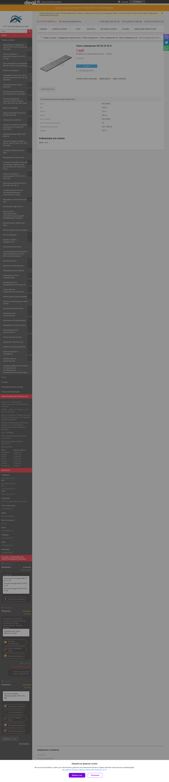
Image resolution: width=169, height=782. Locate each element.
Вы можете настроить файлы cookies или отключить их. (83, 770)
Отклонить (95, 775)
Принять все (77, 775)
